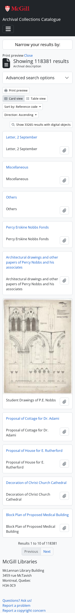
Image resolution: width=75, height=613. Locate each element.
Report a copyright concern (24, 610)
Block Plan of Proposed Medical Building (37, 515)
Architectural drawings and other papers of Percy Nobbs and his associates (32, 262)
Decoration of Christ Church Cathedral (36, 482)
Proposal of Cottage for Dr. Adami (32, 418)
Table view (38, 98)
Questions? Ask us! (17, 600)
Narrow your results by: (37, 44)
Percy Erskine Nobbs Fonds (27, 227)
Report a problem (16, 605)
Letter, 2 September (21, 137)
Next (47, 551)
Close (28, 55)
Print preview (18, 90)
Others (11, 197)
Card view (15, 98)
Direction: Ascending (19, 115)
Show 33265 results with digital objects (43, 125)
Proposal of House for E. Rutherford (34, 450)
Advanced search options (30, 77)
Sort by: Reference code (21, 107)
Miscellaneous (17, 167)
